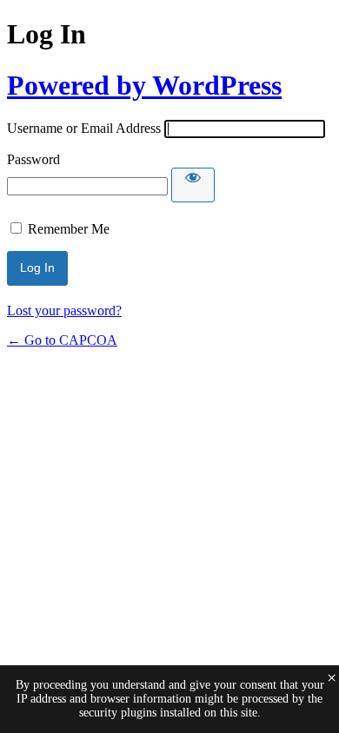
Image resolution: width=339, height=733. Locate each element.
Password (33, 159)
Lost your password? (64, 310)
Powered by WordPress (144, 85)
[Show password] (193, 185)
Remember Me (69, 228)
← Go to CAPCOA (62, 340)
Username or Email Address (84, 128)
